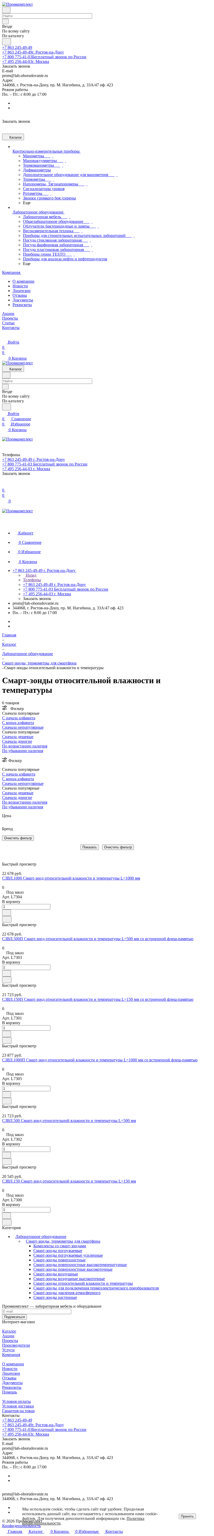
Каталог (9, 1331)
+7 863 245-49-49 (17, 47)
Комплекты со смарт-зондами (59, 1246)
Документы (23, 300)
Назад (30, 575)
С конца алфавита (18, 722)
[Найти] (6, 41)
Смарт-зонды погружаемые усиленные (68, 1255)
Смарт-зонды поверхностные (59, 1260)
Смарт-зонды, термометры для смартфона (63, 1241)
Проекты (10, 1340)
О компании (23, 281)
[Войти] (4, 485)
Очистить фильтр (118, 847)
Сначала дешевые (17, 736)
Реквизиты (22, 304)
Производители (16, 1345)
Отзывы (20, 295)
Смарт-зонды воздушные (55, 1274)
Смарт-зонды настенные (55, 1297)
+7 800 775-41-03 (44, 57)
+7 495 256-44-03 (25, 61)
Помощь (9, 1392)
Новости (20, 286)
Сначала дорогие (17, 741)
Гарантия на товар (18, 1411)
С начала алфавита (18, 718)
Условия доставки (18, 1406)
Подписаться (14, 1317)
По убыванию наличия (22, 750)
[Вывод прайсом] (10, 853)
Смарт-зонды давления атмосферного (66, 1292)
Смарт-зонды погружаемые (57, 1250)
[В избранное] (6, 912)
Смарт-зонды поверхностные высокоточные (72, 1269)
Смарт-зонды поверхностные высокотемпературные (80, 1264)
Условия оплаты (16, 1401)
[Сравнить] (6, 919)
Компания (11, 1354)
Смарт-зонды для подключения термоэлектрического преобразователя (96, 1288)
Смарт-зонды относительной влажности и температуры (83, 1283)
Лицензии (22, 290)
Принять (187, 1516)
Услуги (8, 1350)
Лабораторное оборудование (40, 1236)
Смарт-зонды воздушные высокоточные (69, 1278)
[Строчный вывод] (7, 853)
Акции (8, 1336)
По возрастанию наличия (24, 746)
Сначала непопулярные (23, 727)
